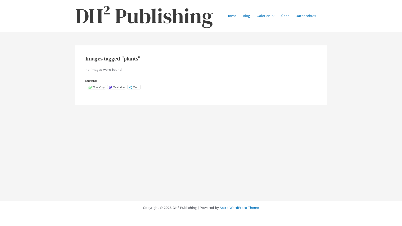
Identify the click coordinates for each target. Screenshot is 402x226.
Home (231, 16)
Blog (246, 16)
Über (285, 16)
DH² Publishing (144, 15)
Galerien (263, 16)
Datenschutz (306, 16)
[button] (272, 16)
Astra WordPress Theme (239, 208)
